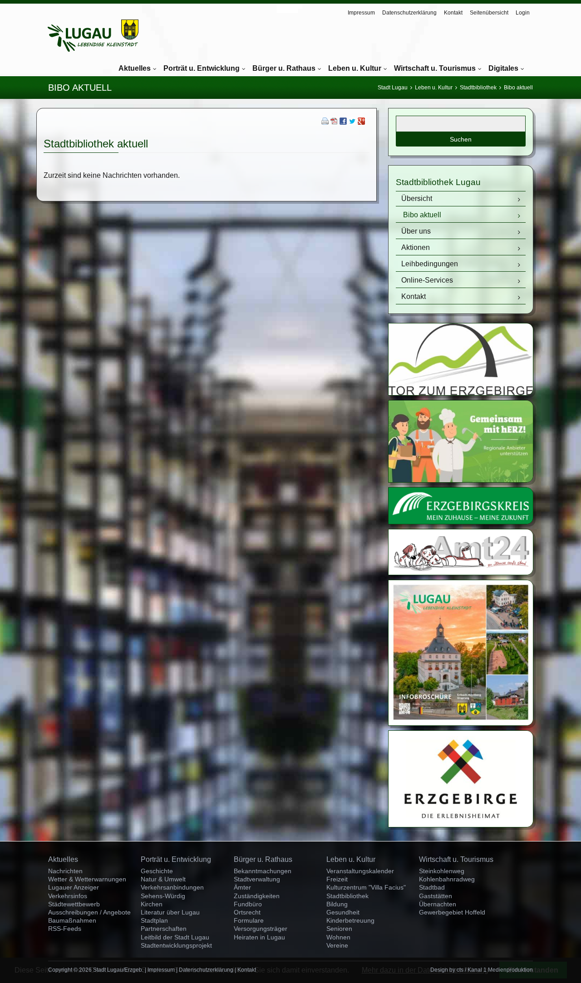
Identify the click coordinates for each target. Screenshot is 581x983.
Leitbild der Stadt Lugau (175, 937)
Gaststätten (435, 896)
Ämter (242, 887)
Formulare (249, 920)
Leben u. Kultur (354, 68)
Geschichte (157, 871)
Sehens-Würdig (163, 896)
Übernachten (437, 904)
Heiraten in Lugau (259, 937)
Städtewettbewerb (74, 904)
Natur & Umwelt (163, 879)
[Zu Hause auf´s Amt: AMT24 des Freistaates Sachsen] (461, 572)
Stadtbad (432, 887)
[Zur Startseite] (93, 36)
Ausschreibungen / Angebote (89, 912)
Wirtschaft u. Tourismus (435, 68)
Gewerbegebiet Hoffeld (452, 912)
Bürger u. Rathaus (283, 68)
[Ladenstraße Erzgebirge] (461, 480)
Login (523, 13)
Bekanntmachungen (262, 871)
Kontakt (453, 13)
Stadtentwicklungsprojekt (176, 945)
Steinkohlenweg (441, 871)
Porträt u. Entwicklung (201, 68)
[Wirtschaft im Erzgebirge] (461, 824)
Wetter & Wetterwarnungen (87, 879)
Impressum (361, 13)
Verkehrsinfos (67, 896)
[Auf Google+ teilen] (361, 122)
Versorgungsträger (260, 928)
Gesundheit (342, 912)
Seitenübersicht (489, 13)
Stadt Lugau (393, 87)
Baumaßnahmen (72, 920)
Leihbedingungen (429, 264)
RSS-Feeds (64, 928)
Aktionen (415, 247)
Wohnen (338, 937)
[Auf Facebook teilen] (343, 122)
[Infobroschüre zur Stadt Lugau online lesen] (461, 723)
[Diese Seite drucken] (325, 122)
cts (460, 970)
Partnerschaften (164, 928)
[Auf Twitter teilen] (352, 122)
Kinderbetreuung (350, 920)
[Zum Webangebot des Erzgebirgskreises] (461, 521)
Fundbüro (248, 904)
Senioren (339, 928)
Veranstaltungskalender (360, 871)
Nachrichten (65, 871)
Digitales (503, 68)
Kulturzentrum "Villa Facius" (366, 887)
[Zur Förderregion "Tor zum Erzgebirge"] (461, 392)
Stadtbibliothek (478, 87)
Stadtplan (154, 920)
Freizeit (337, 879)
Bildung (337, 904)
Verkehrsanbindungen (172, 887)
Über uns (416, 231)
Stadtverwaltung (257, 879)
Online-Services (427, 280)
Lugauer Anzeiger (73, 887)
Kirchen (151, 904)
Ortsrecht (247, 912)
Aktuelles (134, 68)
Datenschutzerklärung (409, 13)
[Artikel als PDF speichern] (334, 122)
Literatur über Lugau (170, 912)
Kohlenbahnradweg (447, 879)
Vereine (337, 945)
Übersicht (416, 198)
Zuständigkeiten (257, 896)
